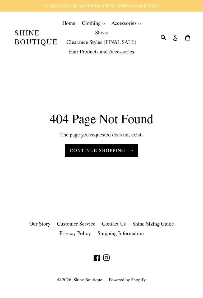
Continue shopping (97, 150)
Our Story (39, 223)
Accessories (124, 22)
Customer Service (76, 223)
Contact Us (114, 223)
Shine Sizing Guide (153, 223)
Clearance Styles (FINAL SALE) (101, 41)
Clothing (92, 22)
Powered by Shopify (127, 280)
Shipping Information (121, 233)
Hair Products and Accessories (101, 51)
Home (68, 22)
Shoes (101, 32)
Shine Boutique (36, 37)
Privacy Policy (75, 233)
